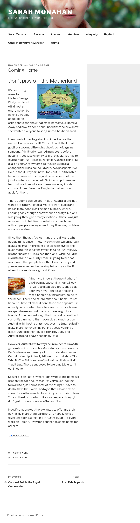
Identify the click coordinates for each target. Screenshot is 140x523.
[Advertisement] (113, 85)
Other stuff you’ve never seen (26, 42)
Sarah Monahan (40, 12)
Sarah (44, 65)
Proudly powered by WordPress (25, 515)
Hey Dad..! (110, 34)
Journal (55, 42)
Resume (39, 34)
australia (20, 457)
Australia (20, 453)
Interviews (73, 34)
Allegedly (92, 34)
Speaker (55, 34)
